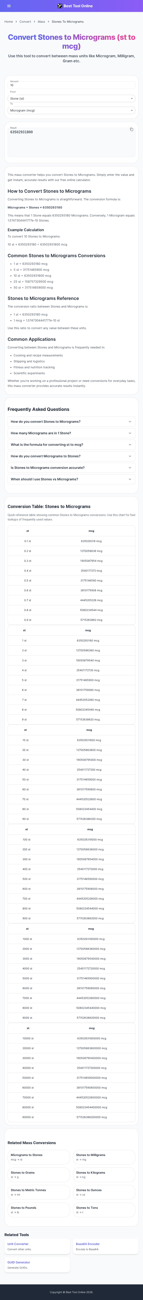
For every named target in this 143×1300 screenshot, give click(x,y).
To (11, 103)
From (13, 91)
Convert (25, 21)
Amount (14, 81)
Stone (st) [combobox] (17, 98)
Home (8, 21)
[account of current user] (8, 5)
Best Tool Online (78, 6)
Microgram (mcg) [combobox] (22, 110)
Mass (41, 21)
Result (13, 127)
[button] (71, 421)
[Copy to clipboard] (131, 129)
